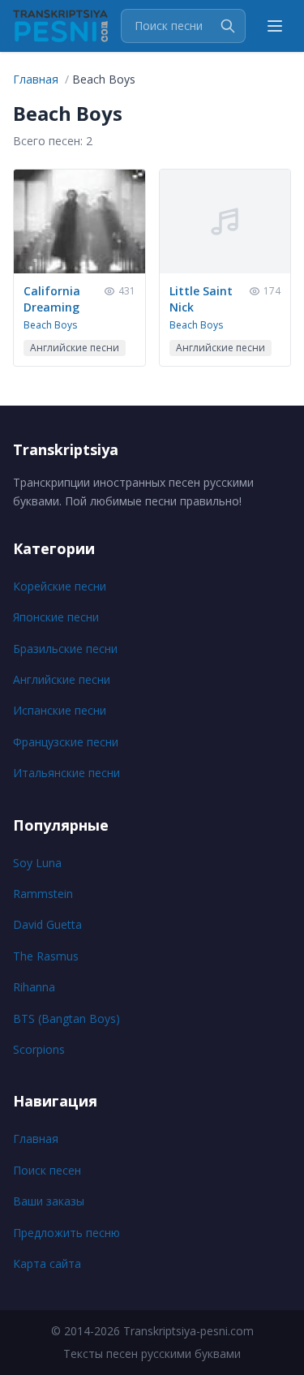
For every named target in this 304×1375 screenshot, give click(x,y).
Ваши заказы (48, 1201)
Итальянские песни (66, 772)
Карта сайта (47, 1263)
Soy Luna (37, 862)
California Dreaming (52, 299)
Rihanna (34, 987)
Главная (35, 1138)
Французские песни (65, 742)
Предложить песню (66, 1232)
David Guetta (47, 924)
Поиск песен (47, 1170)
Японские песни (56, 617)
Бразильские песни (65, 648)
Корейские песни (59, 586)
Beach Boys (50, 325)
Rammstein (43, 893)
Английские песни (61, 679)
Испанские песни (59, 710)
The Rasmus (46, 956)
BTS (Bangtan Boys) (66, 1018)
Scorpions (39, 1049)
